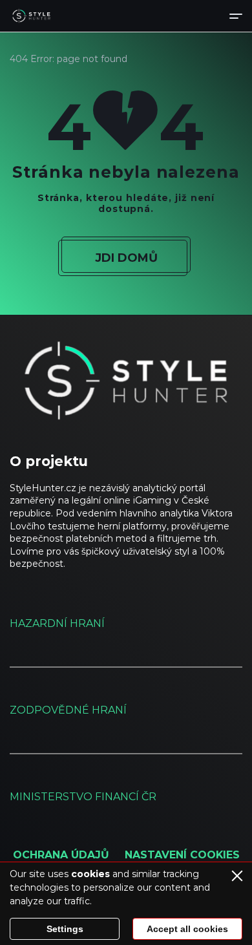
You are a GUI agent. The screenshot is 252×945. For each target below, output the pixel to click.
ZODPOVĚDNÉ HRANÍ (68, 710)
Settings (65, 929)
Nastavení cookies (182, 855)
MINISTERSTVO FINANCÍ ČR (83, 797)
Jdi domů (126, 258)
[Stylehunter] (31, 16)
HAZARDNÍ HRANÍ (57, 623)
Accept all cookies (187, 929)
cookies (90, 874)
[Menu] (235, 16)
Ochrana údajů (61, 855)
